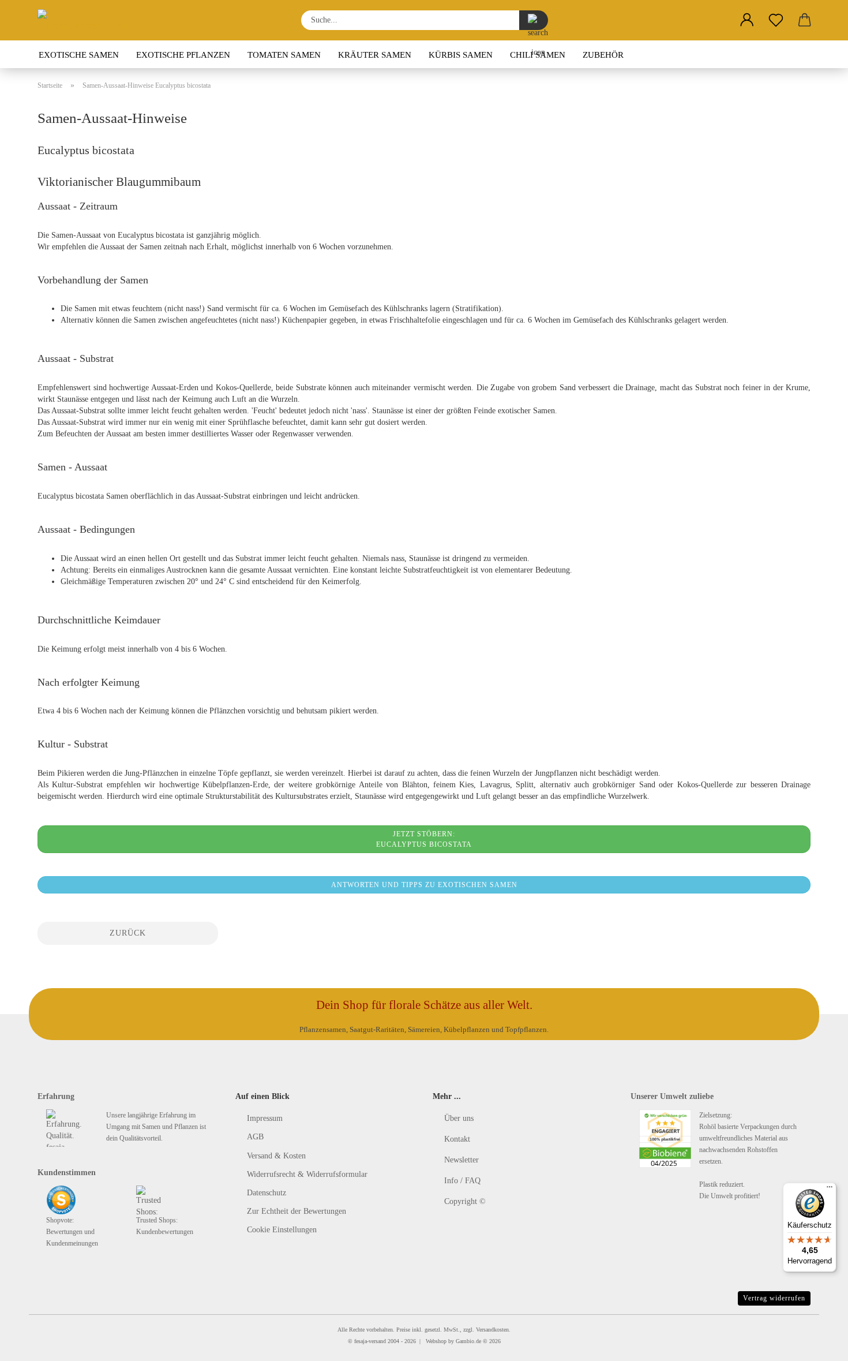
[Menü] (829, 1190)
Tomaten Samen (284, 54)
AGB (255, 1136)
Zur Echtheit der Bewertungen (296, 1211)
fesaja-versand (370, 1341)
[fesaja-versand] (88, 20)
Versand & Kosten (276, 1155)
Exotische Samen (79, 54)
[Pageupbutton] (816, 1344)
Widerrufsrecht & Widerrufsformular (307, 1174)
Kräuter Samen (374, 54)
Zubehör (603, 54)
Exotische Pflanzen (183, 54)
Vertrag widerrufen (774, 1298)
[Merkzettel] (775, 20)
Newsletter (461, 1160)
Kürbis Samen (461, 54)
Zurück (128, 933)
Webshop (436, 1341)
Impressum (265, 1118)
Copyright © (465, 1201)
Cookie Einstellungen (282, 1229)
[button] (747, 20)
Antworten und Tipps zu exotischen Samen (424, 885)
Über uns (459, 1118)
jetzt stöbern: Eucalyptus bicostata (424, 839)
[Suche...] (533, 20)
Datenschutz (266, 1192)
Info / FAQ (462, 1180)
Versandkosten (492, 1329)
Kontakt (457, 1139)
